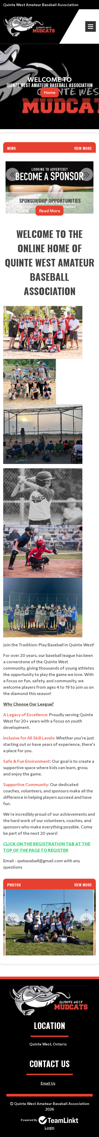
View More (83, 148)
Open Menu (90, 26)
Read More (49, 210)
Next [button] (86, 174)
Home (49, 92)
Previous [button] (12, 174)
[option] (49, 187)
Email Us (48, 1083)
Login (49, 1127)
